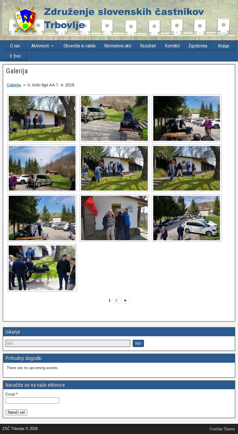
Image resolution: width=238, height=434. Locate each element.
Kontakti (172, 46)
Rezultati (148, 46)
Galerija (17, 71)
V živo (15, 56)
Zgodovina (197, 46)
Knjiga (223, 46)
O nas (15, 46)
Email (12, 394)
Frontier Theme (222, 429)
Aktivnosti (40, 46)
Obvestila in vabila (79, 46)
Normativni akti (117, 46)
